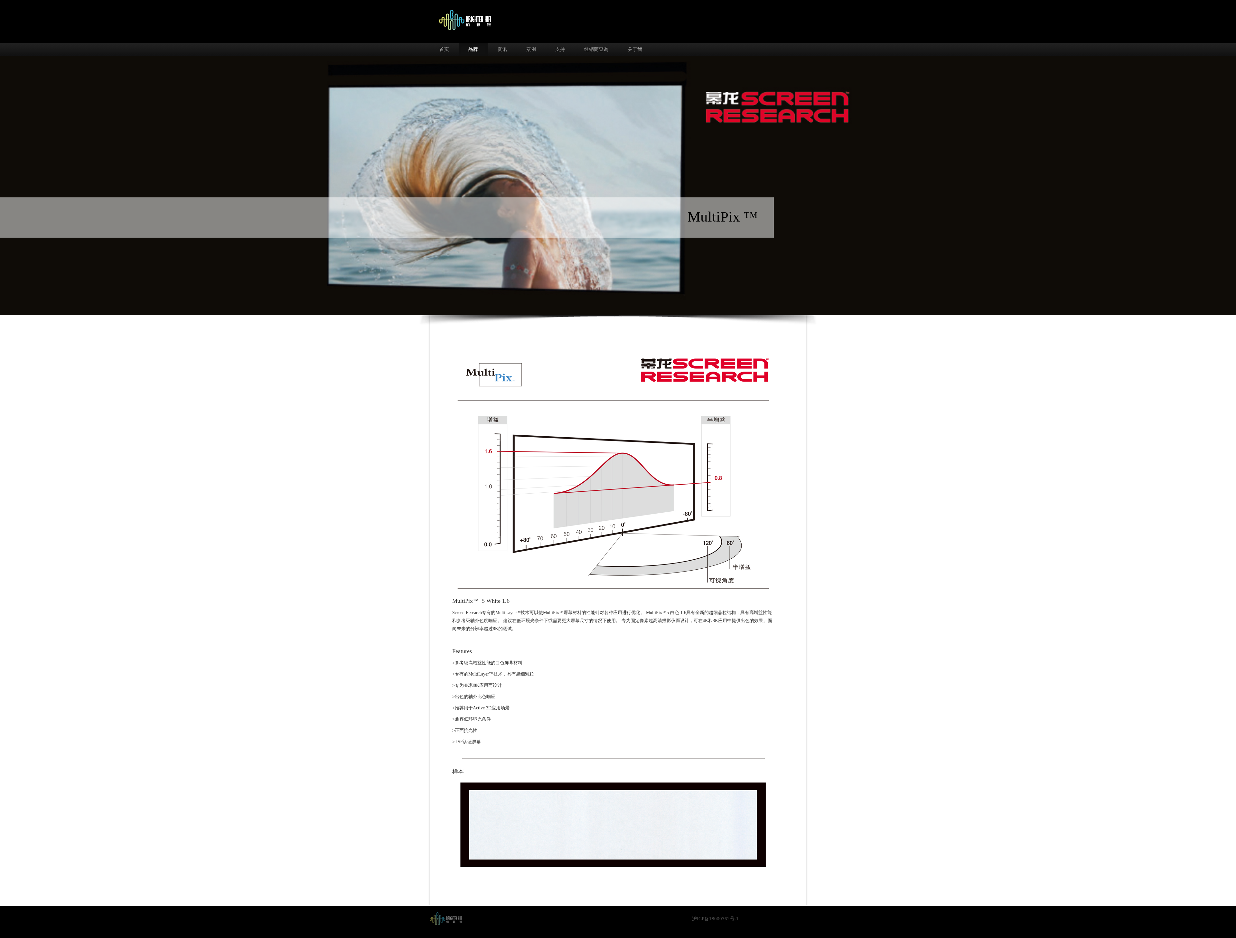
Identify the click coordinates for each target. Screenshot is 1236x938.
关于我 (635, 49)
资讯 (502, 49)
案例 (531, 49)
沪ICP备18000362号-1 (715, 918)
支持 (560, 49)
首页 (444, 49)
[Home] (446, 918)
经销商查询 (596, 49)
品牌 (473, 49)
